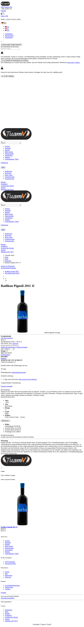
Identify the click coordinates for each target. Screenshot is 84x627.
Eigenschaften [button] (5, 355)
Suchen (7, 146)
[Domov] (5, 5)
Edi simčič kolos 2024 (12, 273)
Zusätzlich (4, 184)
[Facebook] (2, 14)
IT (8, 28)
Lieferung (15, 343)
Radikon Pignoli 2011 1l (9, 527)
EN (8, 30)
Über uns (8, 577)
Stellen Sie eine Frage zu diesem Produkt (14, 347)
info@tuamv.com (6, 7)
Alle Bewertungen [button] (7, 338)
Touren (3, 188)
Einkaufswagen (11, 44)
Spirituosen (4, 163)
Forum (7, 572)
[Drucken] (6, 281)
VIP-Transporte (10, 562)
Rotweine (8, 173)
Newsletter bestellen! (7, 598)
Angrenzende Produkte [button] (8, 268)
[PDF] (6, 279)
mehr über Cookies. (73, 62)
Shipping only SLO (7, 189)
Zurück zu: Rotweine (8, 266)
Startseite (8, 148)
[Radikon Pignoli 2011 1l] (22, 525)
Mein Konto (9, 152)
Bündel (3, 182)
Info (6, 573)
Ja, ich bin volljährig (7, 76)
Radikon (3, 358)
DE (4, 23)
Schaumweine (9, 179)
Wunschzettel (9, 154)
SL (8, 27)
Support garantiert (6, 386)
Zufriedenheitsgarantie (18, 372)
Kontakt (3, 11)
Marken (7, 157)
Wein (3, 167)
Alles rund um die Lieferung (27, 379)
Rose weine (8, 175)
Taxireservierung (10, 563)
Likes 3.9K (4, 16)
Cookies (7, 589)
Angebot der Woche (7, 186)
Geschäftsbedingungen (12, 585)
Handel (7, 150)
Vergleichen (9, 155)
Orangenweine (9, 177)
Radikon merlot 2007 (12, 271)
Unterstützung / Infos (12, 159)
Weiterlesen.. (5, 421)
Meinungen (8, 575)
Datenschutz (9, 587)
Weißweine (8, 171)
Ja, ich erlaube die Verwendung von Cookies (15, 60)
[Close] (1, 66)
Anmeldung (9, 34)
